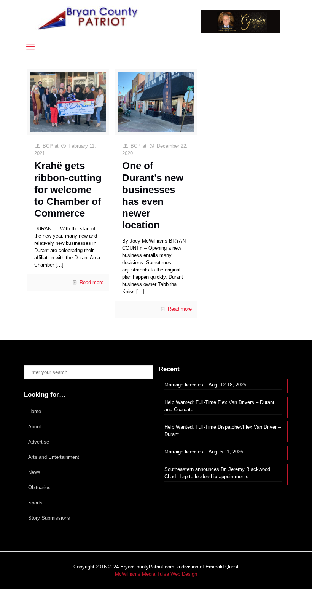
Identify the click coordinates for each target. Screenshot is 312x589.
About (34, 426)
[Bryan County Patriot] (88, 18)
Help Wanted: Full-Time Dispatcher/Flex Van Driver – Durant (222, 430)
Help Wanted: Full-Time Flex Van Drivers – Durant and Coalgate (219, 405)
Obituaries (39, 487)
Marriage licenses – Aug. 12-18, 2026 (205, 385)
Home (34, 411)
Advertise (38, 442)
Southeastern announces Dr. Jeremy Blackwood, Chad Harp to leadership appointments (218, 472)
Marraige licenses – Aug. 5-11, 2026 (203, 452)
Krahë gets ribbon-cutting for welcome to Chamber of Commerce (68, 189)
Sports (35, 503)
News (34, 472)
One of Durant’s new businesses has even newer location (152, 195)
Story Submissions (49, 518)
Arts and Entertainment (53, 457)
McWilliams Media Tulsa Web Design (156, 574)
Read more (91, 282)
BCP (48, 146)
